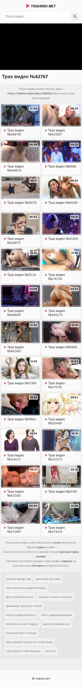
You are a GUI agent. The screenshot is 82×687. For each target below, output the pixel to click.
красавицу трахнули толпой (24, 606)
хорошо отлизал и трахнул (55, 597)
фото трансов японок (19, 597)
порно (41, 547)
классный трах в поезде (21, 633)
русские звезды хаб (18, 579)
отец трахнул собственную (23, 651)
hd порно (38, 565)
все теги (50, 651)
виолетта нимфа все (56, 624)
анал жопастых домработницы (26, 588)
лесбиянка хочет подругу (22, 624)
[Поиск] (75, 16)
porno (57, 542)
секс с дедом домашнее (56, 615)
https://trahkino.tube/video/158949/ (30, 93)
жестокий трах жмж (48, 579)
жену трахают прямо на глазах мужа (29, 642)
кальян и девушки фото (21, 615)
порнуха (67, 561)
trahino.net (43, 6)
